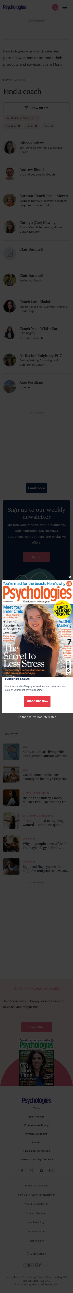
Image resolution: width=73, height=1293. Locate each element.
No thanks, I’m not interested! (37, 717)
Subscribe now (37, 701)
